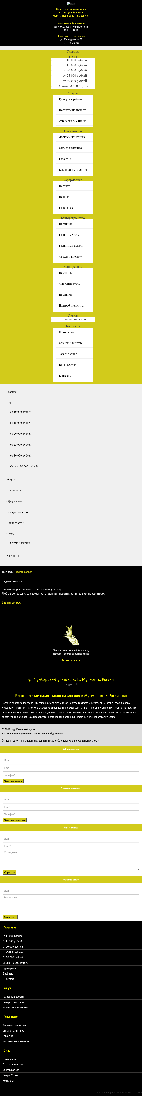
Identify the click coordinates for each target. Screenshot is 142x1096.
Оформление (73, 180)
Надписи (64, 196)
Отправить (10, 917)
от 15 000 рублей (75, 65)
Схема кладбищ (75, 319)
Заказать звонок (13, 781)
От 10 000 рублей (13, 936)
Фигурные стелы (69, 283)
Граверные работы (70, 99)
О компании (67, 332)
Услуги (73, 93)
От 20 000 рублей (13, 946)
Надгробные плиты (71, 305)
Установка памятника (72, 120)
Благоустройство (73, 218)
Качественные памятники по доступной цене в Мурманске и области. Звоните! (71, 12)
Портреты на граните (72, 109)
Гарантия (65, 158)
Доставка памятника (72, 137)
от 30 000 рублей (75, 81)
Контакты (73, 326)
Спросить (9, 872)
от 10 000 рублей (75, 60)
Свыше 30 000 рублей (74, 86)
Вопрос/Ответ (68, 364)
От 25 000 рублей (13, 952)
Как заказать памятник (73, 169)
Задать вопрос (68, 353)
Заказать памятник (14, 820)
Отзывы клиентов (70, 342)
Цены (73, 57)
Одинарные (9, 968)
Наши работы (73, 267)
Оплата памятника (70, 147)
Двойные (8, 973)
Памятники (66, 272)
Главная (73, 51)
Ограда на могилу (70, 256)
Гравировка (66, 207)
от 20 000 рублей (75, 70)
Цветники (65, 223)
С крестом (8, 979)
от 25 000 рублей (75, 75)
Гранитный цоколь (71, 245)
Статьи (73, 315)
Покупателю (73, 131)
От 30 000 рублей (13, 957)
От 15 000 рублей (12, 941)
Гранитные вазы (69, 234)
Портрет (64, 185)
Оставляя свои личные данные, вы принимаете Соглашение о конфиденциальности (50, 740)
